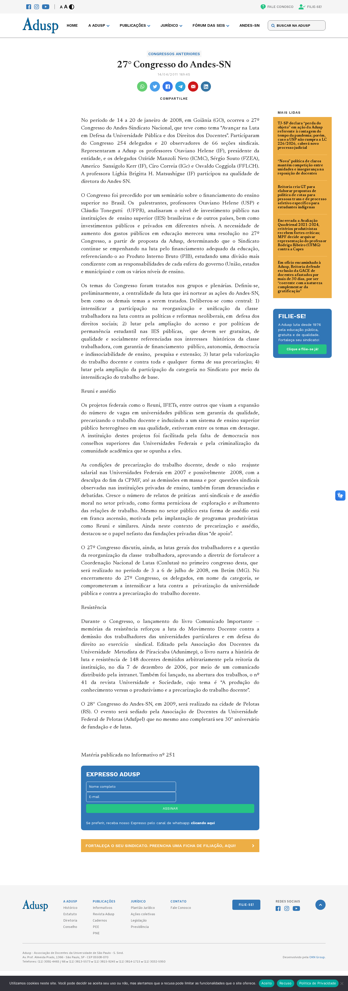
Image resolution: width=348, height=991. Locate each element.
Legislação (139, 921)
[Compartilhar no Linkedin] (206, 86)
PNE (96, 933)
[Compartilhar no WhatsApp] (142, 86)
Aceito (266, 983)
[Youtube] (45, 6)
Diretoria (70, 921)
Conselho (70, 927)
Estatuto (70, 914)
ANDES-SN (249, 25)
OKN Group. (317, 957)
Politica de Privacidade (317, 983)
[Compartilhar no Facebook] (168, 86)
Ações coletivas (143, 914)
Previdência (140, 927)
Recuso (285, 983)
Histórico (70, 908)
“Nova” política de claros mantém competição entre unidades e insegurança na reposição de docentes (301, 168)
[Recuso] (341, 983)
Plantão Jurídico (143, 908)
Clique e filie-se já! (302, 349)
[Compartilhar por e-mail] (193, 86)
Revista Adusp (103, 914)
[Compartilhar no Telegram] (180, 86)
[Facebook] (28, 6)
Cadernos (100, 921)
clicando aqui (203, 823)
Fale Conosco (180, 908)
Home (72, 25)
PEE (96, 927)
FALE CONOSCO (280, 7)
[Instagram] (36, 6)
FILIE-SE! (314, 7)
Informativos (102, 908)
